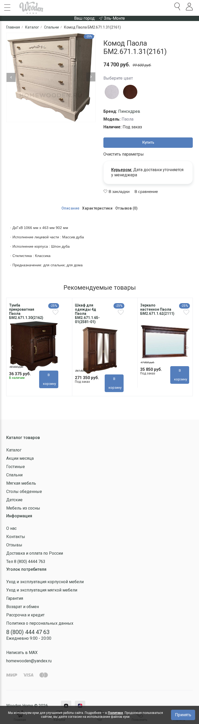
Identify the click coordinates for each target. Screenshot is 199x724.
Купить (148, 142)
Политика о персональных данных (39, 623)
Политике (115, 713)
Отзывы (14, 544)
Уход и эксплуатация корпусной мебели (45, 581)
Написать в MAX (22, 652)
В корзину (49, 379)
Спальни (14, 474)
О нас (11, 528)
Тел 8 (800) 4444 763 (25, 561)
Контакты (15, 536)
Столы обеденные (24, 491)
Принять (183, 714)
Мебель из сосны (23, 508)
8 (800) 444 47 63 (27, 632)
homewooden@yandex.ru (29, 660)
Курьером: (121, 169)
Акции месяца (20, 458)
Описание (70, 208)
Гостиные (15, 466)
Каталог (14, 450)
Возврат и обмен (22, 606)
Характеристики (97, 208)
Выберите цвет (118, 78)
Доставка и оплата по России (34, 553)
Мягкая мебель (21, 483)
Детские (14, 499)
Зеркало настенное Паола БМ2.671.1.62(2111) (157, 309)
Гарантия (14, 598)
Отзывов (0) (126, 208)
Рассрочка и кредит (25, 614)
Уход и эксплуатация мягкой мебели (41, 590)
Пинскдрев (129, 111)
